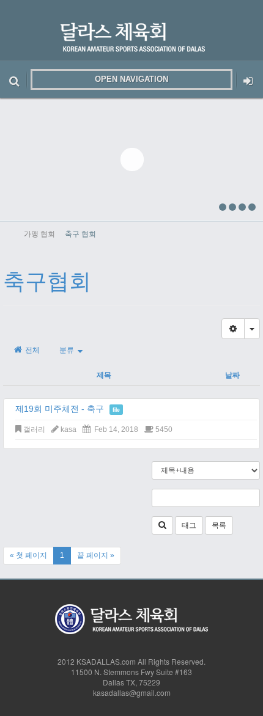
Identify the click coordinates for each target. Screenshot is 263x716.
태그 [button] (189, 525)
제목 (104, 374)
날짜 (232, 374)
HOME (10, 233)
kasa (68, 429)
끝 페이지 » (95, 555)
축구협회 (47, 281)
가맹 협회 (39, 233)
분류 (68, 350)
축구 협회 (80, 233)
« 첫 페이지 (28, 555)
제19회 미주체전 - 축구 (59, 409)
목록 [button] (219, 525)
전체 (31, 350)
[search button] (14, 79)
